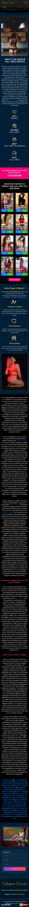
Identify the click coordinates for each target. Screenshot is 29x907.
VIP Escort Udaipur (10, 787)
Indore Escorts (19, 598)
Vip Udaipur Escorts (14, 797)
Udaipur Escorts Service (11, 795)
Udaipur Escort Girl (13, 816)
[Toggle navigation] (26, 2)
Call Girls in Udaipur (8, 512)
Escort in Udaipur (19, 780)
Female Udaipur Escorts (17, 803)
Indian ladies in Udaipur (17, 812)
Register (10, 210)
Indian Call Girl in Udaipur (9, 784)
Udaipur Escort (8, 780)
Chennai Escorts (22, 440)
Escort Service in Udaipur (11, 805)
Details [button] (4, 210)
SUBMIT (14, 869)
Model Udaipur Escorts (15, 808)
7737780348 (14, 175)
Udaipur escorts (15, 504)
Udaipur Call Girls (13, 100)
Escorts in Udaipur (20, 782)
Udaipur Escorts (7, 782)
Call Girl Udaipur (19, 799)
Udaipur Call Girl (7, 793)
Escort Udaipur (15, 789)
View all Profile (14, 279)
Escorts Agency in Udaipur (10, 814)
